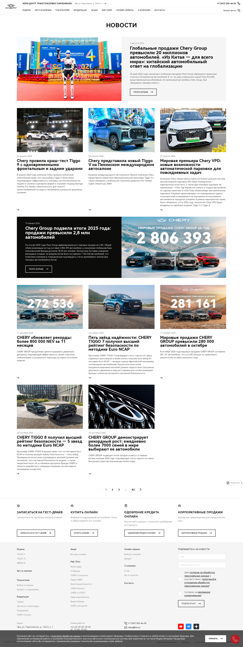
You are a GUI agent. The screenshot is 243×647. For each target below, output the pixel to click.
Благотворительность (81, 584)
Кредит (128, 559)
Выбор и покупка (25, 585)
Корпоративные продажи (194, 533)
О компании (144, 10)
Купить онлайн (81, 533)
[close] (241, 483)
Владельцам (80, 10)
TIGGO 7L (21, 559)
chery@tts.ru (134, 627)
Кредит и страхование (28, 589)
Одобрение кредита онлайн (142, 533)
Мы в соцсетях (131, 575)
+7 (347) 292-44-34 (137, 623)
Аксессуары (76, 567)
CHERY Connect (24, 615)
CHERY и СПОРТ (78, 593)
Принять (213, 639)
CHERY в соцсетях (79, 575)
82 (133, 489)
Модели (26, 10)
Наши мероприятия (80, 597)
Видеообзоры (77, 601)
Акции (94, 10)
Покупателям (63, 10)
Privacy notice (235, 483)
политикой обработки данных (65, 636)
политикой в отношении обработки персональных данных (200, 582)
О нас (127, 571)
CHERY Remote (77, 588)
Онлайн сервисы (125, 10)
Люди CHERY (77, 580)
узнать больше (140, 92)
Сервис (20, 602)
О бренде (75, 571)
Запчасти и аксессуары (28, 606)
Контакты (160, 10)
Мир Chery (107, 10)
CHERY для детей (79, 606)
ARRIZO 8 (21, 563)
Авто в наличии (43, 10)
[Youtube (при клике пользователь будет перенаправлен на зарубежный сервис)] (181, 626)
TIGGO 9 (21, 554)
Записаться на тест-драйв (33, 533)
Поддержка (22, 610)
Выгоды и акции (78, 554)
